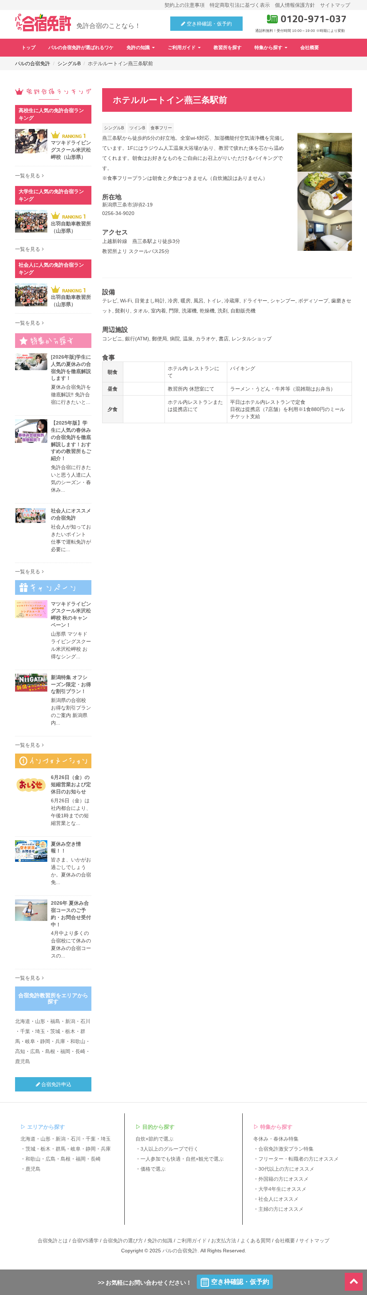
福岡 (65, 1051)
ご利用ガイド (182, 47)
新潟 (70, 1021)
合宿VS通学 (85, 1240)
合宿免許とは (53, 1240)
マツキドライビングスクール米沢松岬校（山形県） (71, 150)
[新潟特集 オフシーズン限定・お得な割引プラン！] (31, 683)
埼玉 (40, 1031)
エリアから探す (46, 1127)
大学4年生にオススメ (282, 1189)
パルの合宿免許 (179, 1250)
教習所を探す (228, 47)
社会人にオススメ (278, 1199)
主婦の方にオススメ (281, 1209)
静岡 (45, 1041)
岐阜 (30, 1041)
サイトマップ (335, 5)
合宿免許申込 (56, 1084)
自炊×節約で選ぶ (154, 1139)
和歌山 (77, 1041)
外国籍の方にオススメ (283, 1179)
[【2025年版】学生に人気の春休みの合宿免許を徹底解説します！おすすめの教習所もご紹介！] (31, 431)
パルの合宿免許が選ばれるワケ (81, 47)
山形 (40, 1021)
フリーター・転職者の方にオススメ (298, 1159)
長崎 (80, 1051)
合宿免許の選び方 (123, 1240)
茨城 (55, 1031)
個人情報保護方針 (295, 5)
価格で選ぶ (153, 1169)
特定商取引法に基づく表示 (240, 5)
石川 (85, 1021)
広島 (35, 1051)
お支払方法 (223, 1240)
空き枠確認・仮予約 (208, 24)
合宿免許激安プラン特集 (286, 1149)
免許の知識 (139, 47)
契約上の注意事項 (185, 5)
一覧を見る (27, 175)
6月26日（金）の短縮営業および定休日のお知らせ (71, 784)
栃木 (70, 1031)
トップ (28, 47)
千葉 (25, 1031)
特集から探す (269, 47)
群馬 (61, 1149)
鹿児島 (22, 1061)
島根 (50, 1051)
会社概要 (309, 47)
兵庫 (60, 1041)
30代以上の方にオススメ (286, 1169)
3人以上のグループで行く (169, 1149)
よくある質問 (255, 1240)
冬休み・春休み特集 (276, 1139)
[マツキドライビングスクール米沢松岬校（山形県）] (31, 141)
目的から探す (158, 1127)
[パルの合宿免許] (43, 23)
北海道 (22, 1021)
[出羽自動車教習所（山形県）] (31, 221)
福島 (55, 1021)
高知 (20, 1051)
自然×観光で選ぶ (205, 1159)
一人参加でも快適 (160, 1159)
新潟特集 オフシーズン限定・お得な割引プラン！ (71, 684)
